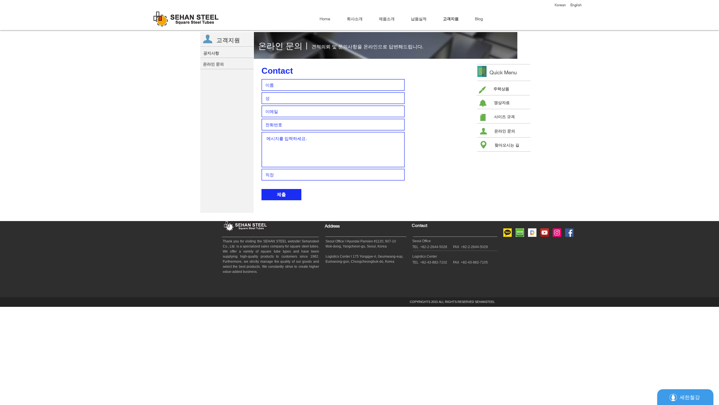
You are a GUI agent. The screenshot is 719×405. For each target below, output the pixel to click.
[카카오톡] (507, 232)
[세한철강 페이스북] (569, 232)
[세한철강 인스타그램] (557, 232)
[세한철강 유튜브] (544, 232)
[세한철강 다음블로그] (532, 232)
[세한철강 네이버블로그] (520, 232)
